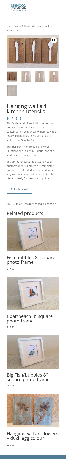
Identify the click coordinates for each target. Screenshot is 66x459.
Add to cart (20, 189)
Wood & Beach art (24, 25)
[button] (54, 40)
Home (10, 25)
